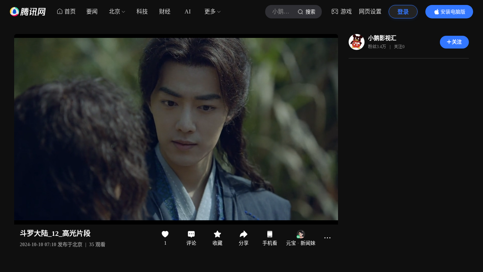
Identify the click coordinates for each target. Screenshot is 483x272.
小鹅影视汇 (382, 38)
